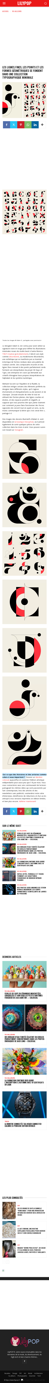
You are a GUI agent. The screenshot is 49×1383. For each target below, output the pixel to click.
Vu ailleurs (17, 11)
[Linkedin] (35, 124)
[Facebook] (6, 124)
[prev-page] (3, 1262)
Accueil (5, 11)
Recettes (7, 1373)
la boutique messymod (24, 422)
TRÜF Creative (8, 354)
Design (14, 1373)
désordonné (14, 356)
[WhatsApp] (28, 124)
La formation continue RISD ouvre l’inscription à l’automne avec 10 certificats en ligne (31, 863)
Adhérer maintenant (27, 801)
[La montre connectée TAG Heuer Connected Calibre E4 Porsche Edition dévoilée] (24, 1104)
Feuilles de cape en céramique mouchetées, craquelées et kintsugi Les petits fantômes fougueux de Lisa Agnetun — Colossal (31, 836)
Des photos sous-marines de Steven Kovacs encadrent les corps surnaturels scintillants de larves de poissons (31, 890)
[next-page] (7, 1262)
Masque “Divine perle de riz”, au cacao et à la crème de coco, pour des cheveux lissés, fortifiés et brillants (31, 1250)
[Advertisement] (24, 38)
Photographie (22, 1376)
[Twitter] (13, 124)
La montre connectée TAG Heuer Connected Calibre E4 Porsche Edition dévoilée (23, 1125)
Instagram (19, 430)
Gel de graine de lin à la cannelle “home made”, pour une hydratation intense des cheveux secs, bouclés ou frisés (31, 1211)
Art (25, 1373)
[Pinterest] (20, 124)
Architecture (38, 1373)
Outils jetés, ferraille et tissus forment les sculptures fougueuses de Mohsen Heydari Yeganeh (30, 877)
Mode (30, 1373)
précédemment (21, 354)
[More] (42, 124)
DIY (18, 1205)
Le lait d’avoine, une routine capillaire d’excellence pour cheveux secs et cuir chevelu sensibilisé (31, 1230)
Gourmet (32, 1376)
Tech (7, 1121)
